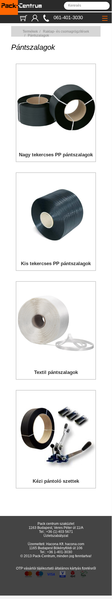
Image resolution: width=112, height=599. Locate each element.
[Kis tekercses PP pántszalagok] (56, 253)
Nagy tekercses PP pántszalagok (56, 154)
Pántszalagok (38, 36)
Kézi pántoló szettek (56, 481)
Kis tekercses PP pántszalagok (56, 263)
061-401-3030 (68, 17)
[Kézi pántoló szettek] (56, 471)
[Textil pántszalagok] (56, 362)
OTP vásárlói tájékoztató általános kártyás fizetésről (56, 568)
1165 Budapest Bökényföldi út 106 (55, 548)
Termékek (30, 31)
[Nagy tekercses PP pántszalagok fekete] (56, 144)
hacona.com (74, 544)
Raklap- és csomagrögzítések (66, 31)
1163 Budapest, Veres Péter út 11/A (56, 528)
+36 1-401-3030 (59, 552)
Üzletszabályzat (56, 536)
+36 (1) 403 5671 (59, 532)
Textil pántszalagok (56, 372)
